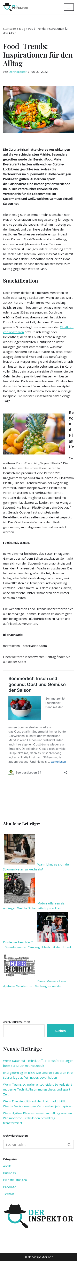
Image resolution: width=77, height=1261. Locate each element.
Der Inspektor (17, 72)
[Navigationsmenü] (69, 7)
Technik (8, 1194)
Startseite (9, 29)
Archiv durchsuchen (16, 1022)
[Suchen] (69, 1144)
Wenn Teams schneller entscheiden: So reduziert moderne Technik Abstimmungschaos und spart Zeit (37, 1089)
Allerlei (7, 1166)
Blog (22, 29)
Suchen (60, 1031)
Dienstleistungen (15, 1180)
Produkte (9, 1187)
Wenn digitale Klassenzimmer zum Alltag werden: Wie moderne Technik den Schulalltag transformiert (37, 1118)
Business (9, 1173)
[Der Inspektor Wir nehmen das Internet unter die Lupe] (15, 7)
